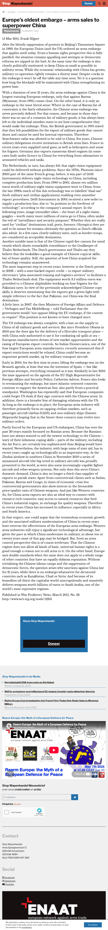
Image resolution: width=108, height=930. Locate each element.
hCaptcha (11, 804)
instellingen (27, 927)
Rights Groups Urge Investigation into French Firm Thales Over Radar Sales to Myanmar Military (51, 702)
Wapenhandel (11, 31)
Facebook (9, 877)
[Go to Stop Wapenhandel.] (3, 12)
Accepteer (93, 925)
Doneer (89, 3)
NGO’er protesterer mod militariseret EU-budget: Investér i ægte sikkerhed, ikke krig (49, 691)
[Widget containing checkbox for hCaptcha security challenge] (23, 812)
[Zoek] (99, 3)
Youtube (9, 884)
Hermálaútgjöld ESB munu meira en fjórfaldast (29, 682)
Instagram (9, 881)
